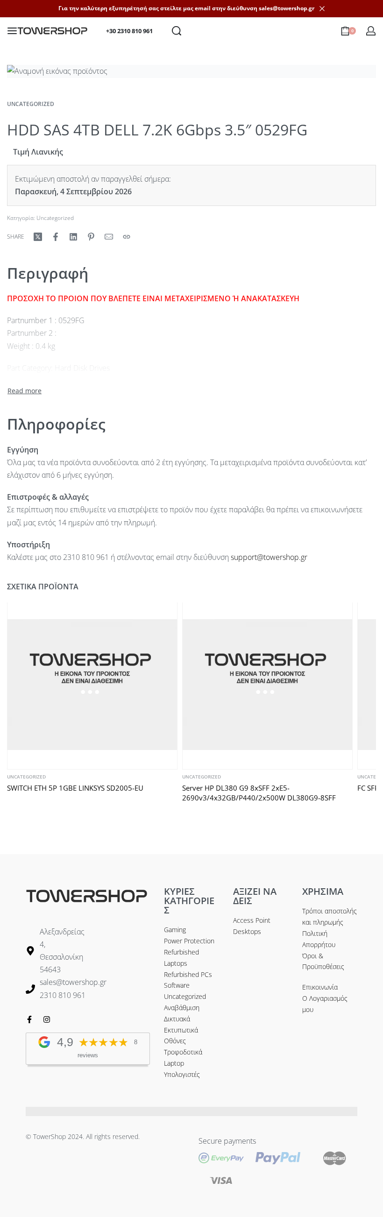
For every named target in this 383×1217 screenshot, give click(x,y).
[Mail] (109, 237)
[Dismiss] (322, 8)
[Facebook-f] (29, 1019)
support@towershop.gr (269, 557)
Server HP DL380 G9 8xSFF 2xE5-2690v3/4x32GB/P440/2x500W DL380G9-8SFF (259, 792)
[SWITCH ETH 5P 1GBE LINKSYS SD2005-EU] (92, 684)
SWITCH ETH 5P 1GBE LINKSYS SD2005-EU (75, 787)
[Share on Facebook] (55, 237)
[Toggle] (24, 391)
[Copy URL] (126, 237)
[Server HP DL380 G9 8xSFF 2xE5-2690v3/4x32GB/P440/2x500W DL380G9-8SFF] (267, 684)
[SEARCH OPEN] (176, 31)
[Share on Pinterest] (91, 237)
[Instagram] (46, 1019)
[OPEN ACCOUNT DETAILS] (371, 31)
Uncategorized (30, 104)
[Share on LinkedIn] (73, 237)
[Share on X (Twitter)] (38, 237)
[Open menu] (12, 31)
